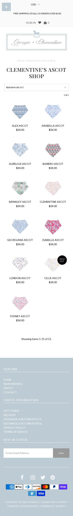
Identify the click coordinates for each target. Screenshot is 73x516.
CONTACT (10, 392)
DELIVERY (10, 415)
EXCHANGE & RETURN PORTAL (23, 423)
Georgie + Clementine (41, 502)
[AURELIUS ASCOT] (20, 149)
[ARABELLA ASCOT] (53, 111)
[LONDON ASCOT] (20, 264)
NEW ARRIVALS (13, 383)
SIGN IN (31, 22)
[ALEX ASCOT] (20, 111)
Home (20, 60)
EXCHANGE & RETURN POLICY (23, 419)
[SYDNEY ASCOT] (20, 302)
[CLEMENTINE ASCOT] (53, 187)
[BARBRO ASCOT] (53, 149)
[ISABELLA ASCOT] (53, 225)
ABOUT (8, 388)
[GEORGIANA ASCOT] (20, 225)
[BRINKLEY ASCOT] (20, 187)
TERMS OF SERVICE (16, 431)
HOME (7, 379)
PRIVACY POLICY (14, 427)
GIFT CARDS (11, 410)
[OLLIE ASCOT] (53, 264)
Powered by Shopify (53, 506)
